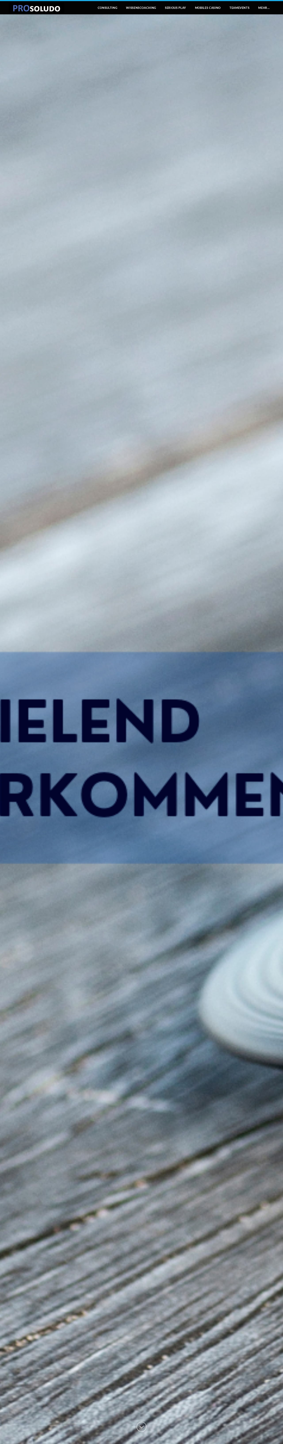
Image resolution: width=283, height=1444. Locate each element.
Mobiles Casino (208, 8)
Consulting (107, 8)
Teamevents (239, 8)
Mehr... (264, 8)
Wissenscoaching (141, 8)
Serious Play (175, 8)
